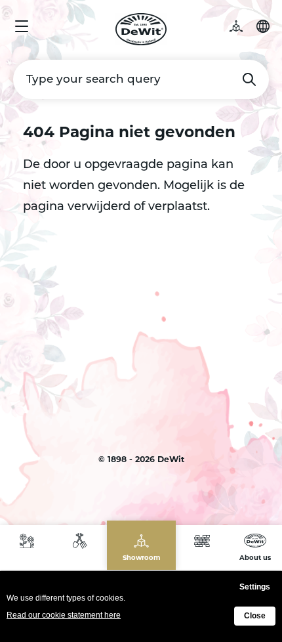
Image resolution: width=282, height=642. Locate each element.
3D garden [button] (243, 26)
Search (249, 79)
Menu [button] (21, 26)
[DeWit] (141, 29)
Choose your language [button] (263, 26)
